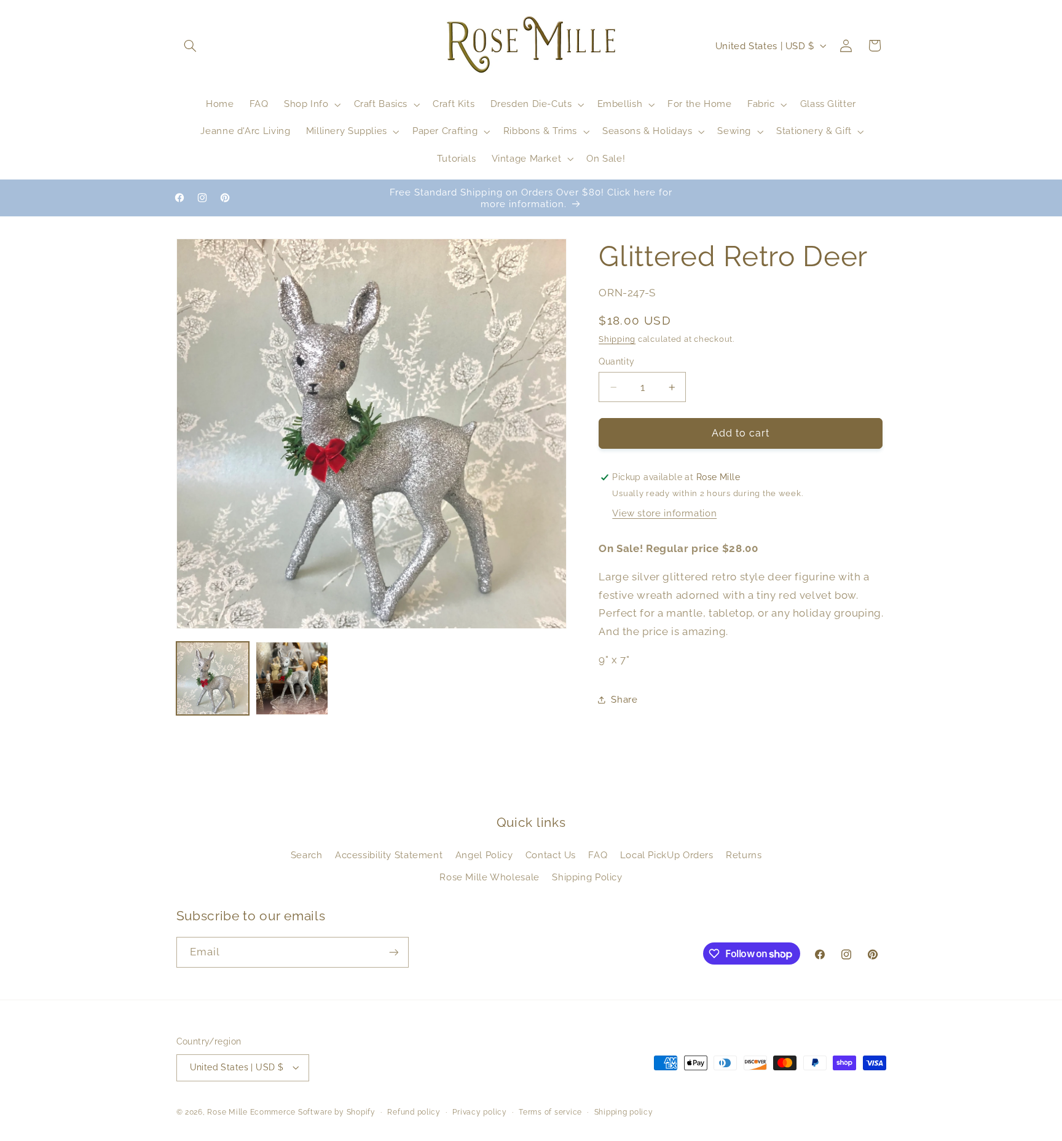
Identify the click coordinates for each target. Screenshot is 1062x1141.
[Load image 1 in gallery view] (213, 678)
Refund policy (414, 1112)
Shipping (617, 339)
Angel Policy (484, 855)
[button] (190, 45)
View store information (664, 513)
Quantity (616, 362)
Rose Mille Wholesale (489, 877)
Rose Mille (227, 1112)
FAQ (597, 855)
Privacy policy (479, 1112)
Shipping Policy (587, 877)
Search (307, 855)
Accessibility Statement (389, 855)
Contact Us (550, 855)
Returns (743, 855)
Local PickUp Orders (667, 855)
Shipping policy (623, 1112)
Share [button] (624, 700)
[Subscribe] (393, 952)
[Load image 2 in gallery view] (292, 678)
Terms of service (550, 1112)
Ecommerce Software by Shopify (313, 1112)
